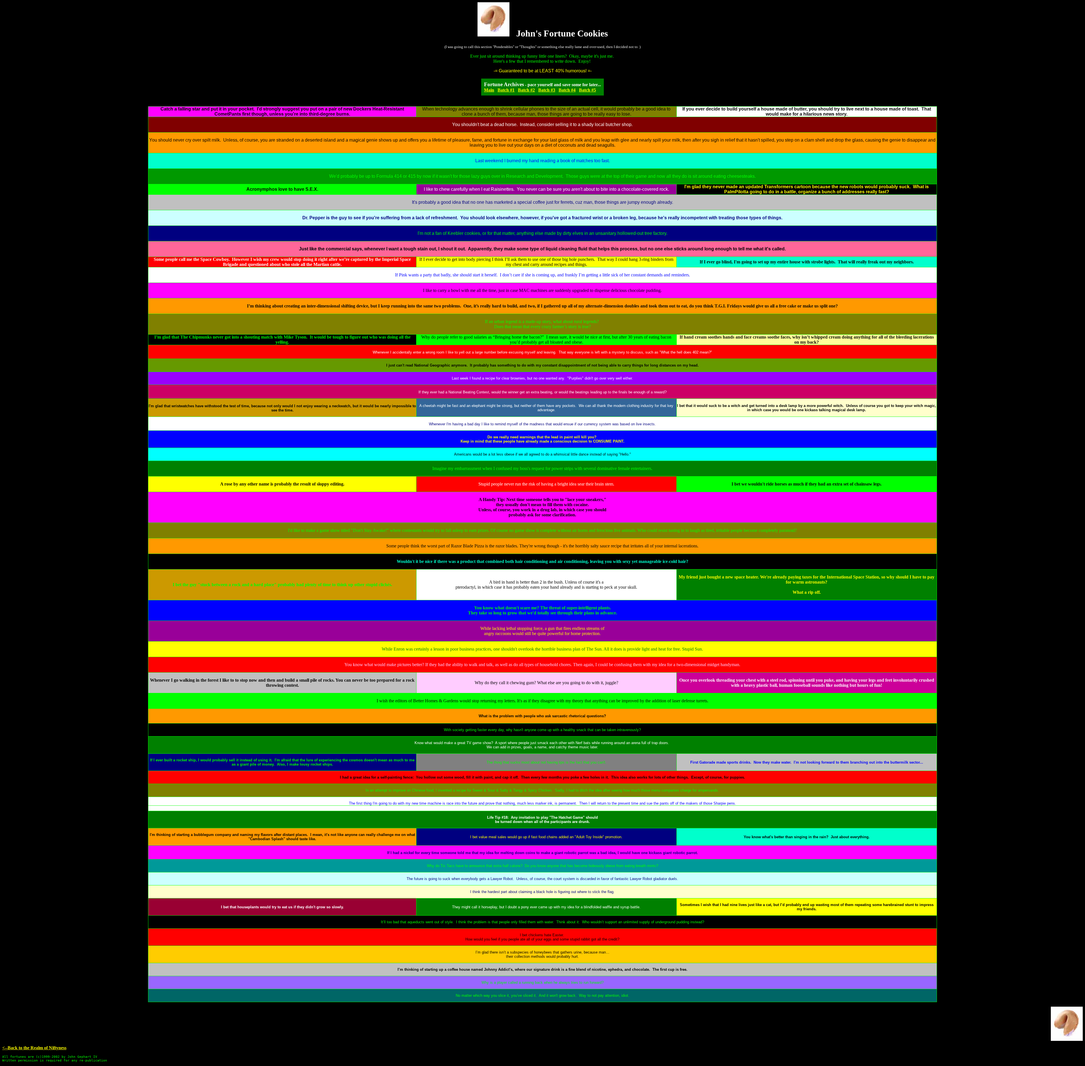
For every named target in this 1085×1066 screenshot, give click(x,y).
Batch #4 (567, 90)
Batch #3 (546, 90)
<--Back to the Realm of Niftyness (34, 1047)
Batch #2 (526, 90)
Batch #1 (506, 90)
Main (489, 90)
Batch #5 (587, 90)
